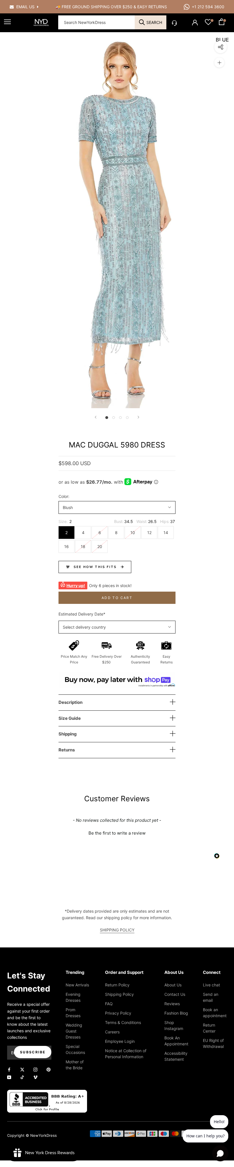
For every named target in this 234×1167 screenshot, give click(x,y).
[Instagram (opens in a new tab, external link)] (35, 1069)
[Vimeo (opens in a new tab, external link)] (35, 1077)
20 (99, 546)
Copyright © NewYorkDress (32, 1135)
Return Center (209, 1028)
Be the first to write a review (117, 833)
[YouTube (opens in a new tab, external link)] (9, 1077)
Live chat (211, 984)
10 (132, 532)
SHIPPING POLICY (117, 929)
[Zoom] (219, 63)
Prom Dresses (73, 1012)
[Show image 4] (127, 417)
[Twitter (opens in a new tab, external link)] (22, 1069)
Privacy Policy (118, 1013)
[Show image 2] (113, 417)
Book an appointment (215, 1012)
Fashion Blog (176, 1013)
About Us (172, 984)
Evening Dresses (73, 997)
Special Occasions (75, 1049)
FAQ (109, 1003)
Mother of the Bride (75, 1064)
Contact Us (174, 994)
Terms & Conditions (123, 1022)
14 (166, 532)
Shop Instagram (173, 1025)
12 (149, 532)
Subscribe (33, 1052)
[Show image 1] (106, 417)
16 (66, 546)
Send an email (210, 997)
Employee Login (120, 1041)
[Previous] (95, 417)
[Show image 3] (120, 417)
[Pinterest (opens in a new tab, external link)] (49, 1069)
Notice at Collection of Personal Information (125, 1053)
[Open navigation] (7, 21)
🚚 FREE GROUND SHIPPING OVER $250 (95, 6)
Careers (112, 1031)
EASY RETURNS (152, 6)
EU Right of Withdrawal (213, 1043)
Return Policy (117, 984)
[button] (117, 832)
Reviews (172, 1003)
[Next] (138, 417)
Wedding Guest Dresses (74, 1031)
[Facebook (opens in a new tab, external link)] (9, 1069)
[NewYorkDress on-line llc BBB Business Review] (47, 1093)
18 (83, 546)
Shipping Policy (119, 994)
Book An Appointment (176, 1040)
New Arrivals (77, 984)
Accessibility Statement (175, 1056)
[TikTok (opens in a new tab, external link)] (22, 1077)
